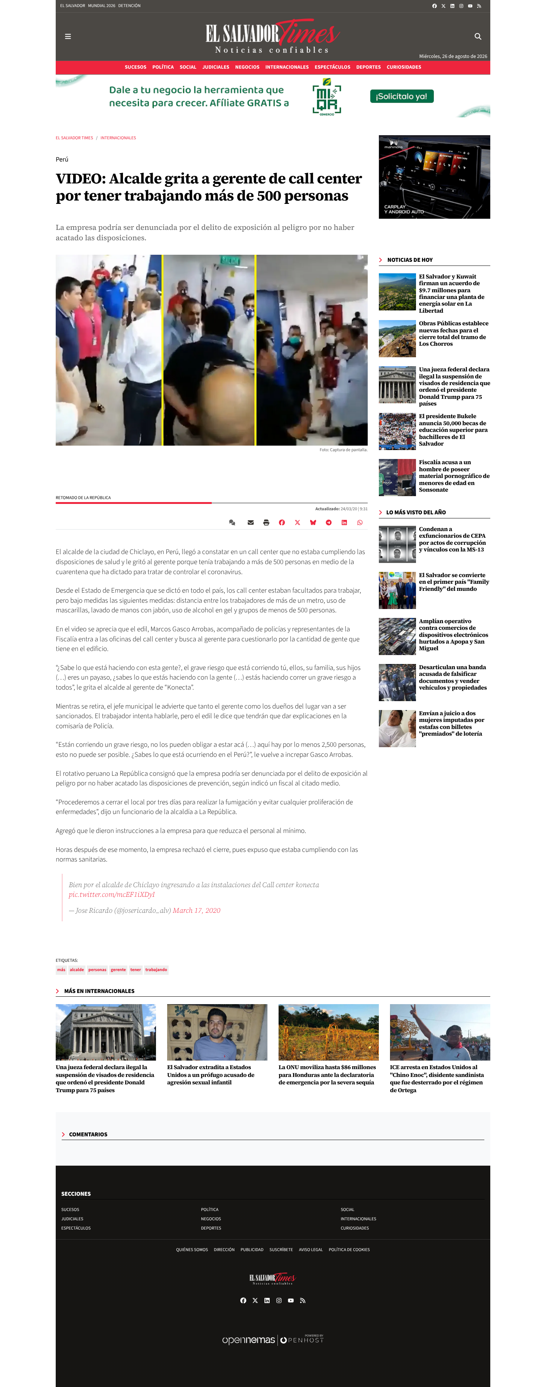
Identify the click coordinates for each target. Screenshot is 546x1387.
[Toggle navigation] (68, 37)
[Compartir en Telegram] (329, 522)
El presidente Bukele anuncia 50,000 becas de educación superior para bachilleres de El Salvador (453, 430)
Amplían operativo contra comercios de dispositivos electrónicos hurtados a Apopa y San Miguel (453, 635)
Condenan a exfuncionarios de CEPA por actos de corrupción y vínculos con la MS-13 (452, 539)
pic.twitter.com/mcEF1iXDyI (112, 894)
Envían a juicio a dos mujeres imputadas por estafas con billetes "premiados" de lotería (451, 723)
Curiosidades (355, 1228)
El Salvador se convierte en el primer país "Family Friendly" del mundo (454, 582)
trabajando (157, 970)
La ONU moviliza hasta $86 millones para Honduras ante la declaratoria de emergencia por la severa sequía (327, 1075)
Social (347, 1210)
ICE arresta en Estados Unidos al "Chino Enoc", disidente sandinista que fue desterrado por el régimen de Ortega (437, 1079)
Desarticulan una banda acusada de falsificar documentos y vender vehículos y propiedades (453, 677)
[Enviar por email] (251, 522)
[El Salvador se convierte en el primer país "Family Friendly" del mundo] (397, 590)
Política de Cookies (349, 1250)
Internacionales (118, 138)
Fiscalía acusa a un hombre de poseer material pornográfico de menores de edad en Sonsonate (454, 476)
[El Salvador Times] (273, 37)
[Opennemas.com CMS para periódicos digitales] (273, 1348)
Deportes (211, 1228)
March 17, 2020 (196, 910)
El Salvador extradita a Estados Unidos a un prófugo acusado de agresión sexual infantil (210, 1075)
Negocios (211, 1219)
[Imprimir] (266, 522)
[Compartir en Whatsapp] (360, 522)
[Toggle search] (478, 37)
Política (209, 1210)
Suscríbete (281, 1250)
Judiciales (72, 1219)
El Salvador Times (74, 138)
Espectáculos (76, 1228)
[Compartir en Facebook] (282, 522)
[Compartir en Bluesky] (313, 522)
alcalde (77, 970)
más (61, 970)
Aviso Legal (311, 1250)
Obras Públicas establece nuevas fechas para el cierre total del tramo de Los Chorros (453, 333)
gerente (118, 970)
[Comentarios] (233, 522)
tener (135, 970)
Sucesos (70, 1210)
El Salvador (72, 6)
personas (97, 970)
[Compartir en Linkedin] (344, 522)
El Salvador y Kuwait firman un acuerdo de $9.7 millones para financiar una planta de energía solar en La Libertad (451, 294)
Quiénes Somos (192, 1250)
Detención (129, 6)
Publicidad (252, 1250)
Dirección (224, 1250)
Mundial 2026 (101, 6)
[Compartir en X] (297, 522)
